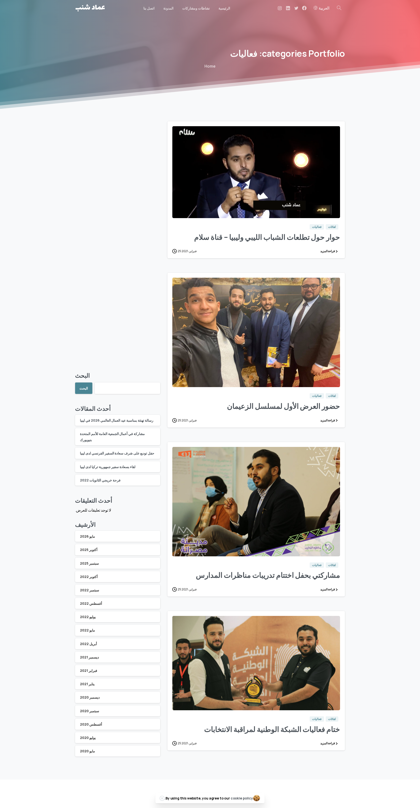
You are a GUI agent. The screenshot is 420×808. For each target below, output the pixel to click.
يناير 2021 (87, 684)
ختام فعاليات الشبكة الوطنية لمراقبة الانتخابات (272, 729)
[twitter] (296, 8)
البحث (82, 375)
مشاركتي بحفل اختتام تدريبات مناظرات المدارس (268, 575)
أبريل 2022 (88, 643)
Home (209, 66)
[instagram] (280, 8)
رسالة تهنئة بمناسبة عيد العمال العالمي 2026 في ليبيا (116, 420)
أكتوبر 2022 (89, 576)
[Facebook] (304, 8)
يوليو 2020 (88, 737)
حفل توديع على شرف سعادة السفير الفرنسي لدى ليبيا (117, 453)
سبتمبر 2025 (89, 563)
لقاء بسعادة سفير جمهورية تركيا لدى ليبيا (107, 466)
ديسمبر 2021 (89, 657)
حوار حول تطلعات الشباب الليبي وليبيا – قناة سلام (267, 237)
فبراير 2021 (88, 670)
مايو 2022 (87, 630)
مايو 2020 (87, 751)
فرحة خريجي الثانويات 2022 (100, 480)
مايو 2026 (87, 536)
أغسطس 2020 (91, 724)
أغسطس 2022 (91, 603)
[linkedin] (288, 8)
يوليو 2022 (88, 616)
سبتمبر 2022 (89, 590)
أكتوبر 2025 (88, 549)
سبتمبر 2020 (89, 711)
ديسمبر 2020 (90, 697)
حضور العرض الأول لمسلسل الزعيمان (283, 406)
